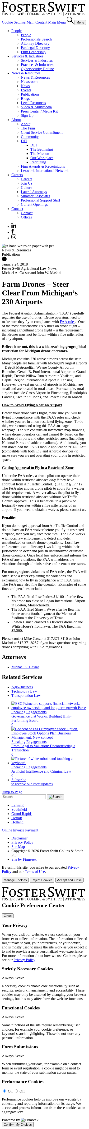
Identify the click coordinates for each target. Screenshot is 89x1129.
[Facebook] (12, 232)
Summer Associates (35, 196)
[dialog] (44, 874)
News (25, 86)
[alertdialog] (44, 1007)
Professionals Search (36, 39)
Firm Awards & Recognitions (43, 166)
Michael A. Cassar (25, 667)
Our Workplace (41, 158)
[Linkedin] (13, 227)
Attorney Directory (35, 43)
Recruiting (38, 162)
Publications (30, 94)
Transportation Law (26, 696)
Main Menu (57, 22)
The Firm (28, 128)
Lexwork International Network (45, 171)
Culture (26, 187)
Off (22, 1091)
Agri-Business (22, 687)
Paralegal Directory (35, 48)
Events (26, 90)
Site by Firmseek (24, 859)
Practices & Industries (37, 65)
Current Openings (34, 204)
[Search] (71, 22)
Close (8, 916)
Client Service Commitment (41, 132)
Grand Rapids (21, 814)
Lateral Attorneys (34, 192)
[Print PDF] (4, 260)
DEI (24, 141)
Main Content (37, 22)
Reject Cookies (42, 880)
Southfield (19, 809)
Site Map (18, 847)
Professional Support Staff (40, 200)
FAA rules (67, 322)
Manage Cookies (15, 880)
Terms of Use (35, 872)
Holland (17, 822)
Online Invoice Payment (20, 830)
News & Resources (25, 73)
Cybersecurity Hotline (37, 69)
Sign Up (27, 115)
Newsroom (29, 82)
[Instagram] (14, 238)
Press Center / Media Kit (39, 111)
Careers (17, 175)
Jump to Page (12, 792)
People (16, 31)
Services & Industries (27, 56)
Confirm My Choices (18, 1124)
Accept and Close (69, 880)
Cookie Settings (14, 22)
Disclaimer (19, 838)
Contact (17, 209)
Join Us (26, 183)
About (16, 120)
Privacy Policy (22, 842)
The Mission (39, 154)
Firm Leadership (33, 52)
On (10, 1091)
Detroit (16, 818)
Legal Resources (33, 103)
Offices (26, 217)
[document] (44, 1007)
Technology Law (24, 691)
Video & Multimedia (36, 107)
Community (30, 137)
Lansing (17, 805)
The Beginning (41, 149)
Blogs (25, 99)
